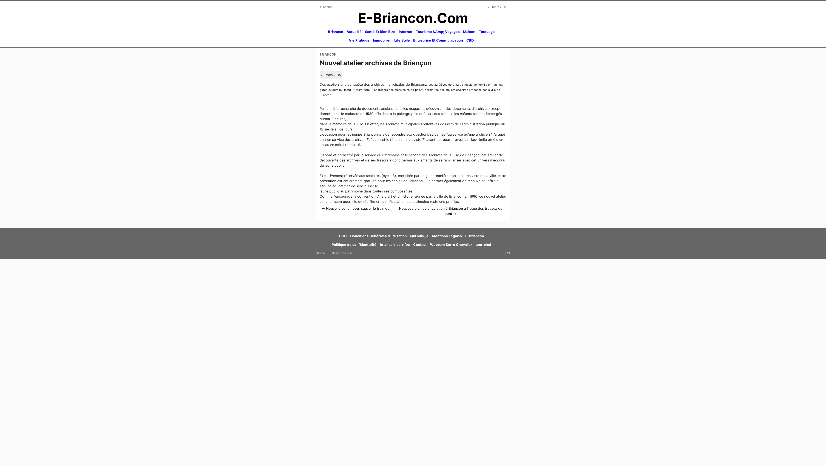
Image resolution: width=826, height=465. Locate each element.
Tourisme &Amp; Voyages (438, 31)
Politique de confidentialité (354, 244)
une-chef (483, 244)
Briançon (335, 31)
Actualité (354, 31)
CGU (343, 236)
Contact (420, 244)
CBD (470, 40)
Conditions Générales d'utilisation (378, 236)
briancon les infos (395, 244)
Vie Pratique (359, 40)
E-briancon (474, 236)
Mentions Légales (447, 236)
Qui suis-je (419, 236)
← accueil (326, 7)
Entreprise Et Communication (438, 40)
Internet (405, 31)
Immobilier (382, 40)
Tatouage (487, 31)
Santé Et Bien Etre (380, 31)
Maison (469, 31)
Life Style (402, 40)
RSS (507, 253)
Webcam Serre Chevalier (451, 244)
